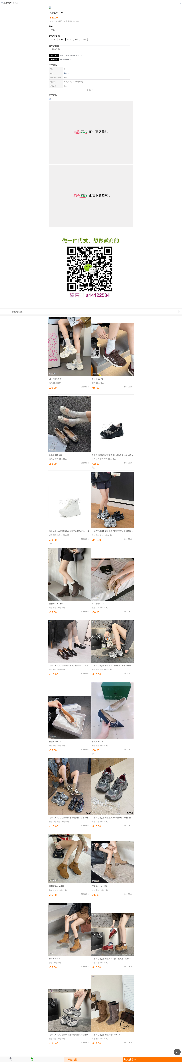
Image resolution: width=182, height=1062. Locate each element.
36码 (61, 39)
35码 (53, 39)
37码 (68, 39)
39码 (84, 39)
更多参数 (90, 90)
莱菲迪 (68, 73)
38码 (76, 39)
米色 (53, 29)
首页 (10, 1059)
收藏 (32, 1059)
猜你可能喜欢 (18, 311)
